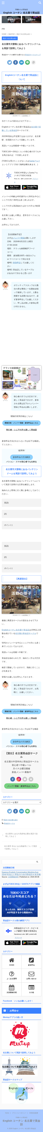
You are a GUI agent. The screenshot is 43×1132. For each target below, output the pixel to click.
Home (7, 1113)
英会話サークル (9, 823)
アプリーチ (18, 938)
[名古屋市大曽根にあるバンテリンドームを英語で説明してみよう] (21, 62)
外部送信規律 (33, 1113)
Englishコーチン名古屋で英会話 (15, 630)
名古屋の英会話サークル (25, 633)
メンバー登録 (18, 238)
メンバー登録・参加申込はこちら (21, 786)
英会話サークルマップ (33, 55)
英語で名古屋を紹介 (11, 820)
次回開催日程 (13, 877)
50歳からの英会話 (21, 1117)
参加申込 (17, 263)
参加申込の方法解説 (21, 457)
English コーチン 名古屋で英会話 (21, 12)
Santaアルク (34, 161)
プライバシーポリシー (19, 1113)
